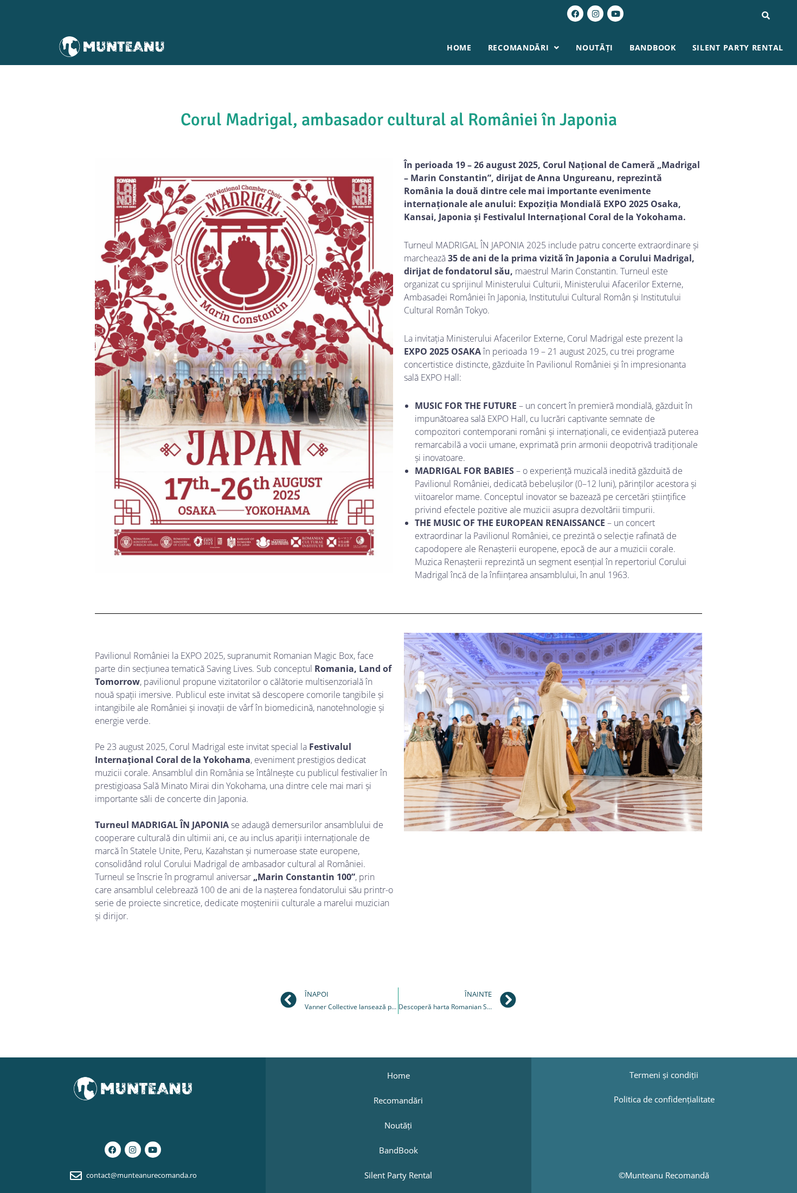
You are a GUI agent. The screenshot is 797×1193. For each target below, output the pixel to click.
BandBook (652, 47)
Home (459, 47)
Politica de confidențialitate (664, 1099)
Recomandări (518, 47)
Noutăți (594, 47)
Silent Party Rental (737, 47)
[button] (524, 48)
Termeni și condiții (663, 1074)
